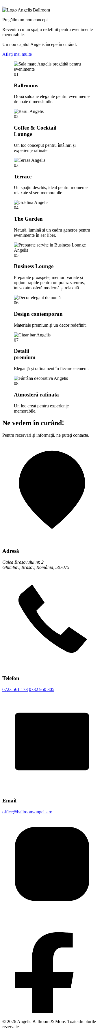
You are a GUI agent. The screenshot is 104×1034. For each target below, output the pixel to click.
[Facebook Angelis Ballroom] (52, 1011)
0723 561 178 (15, 689)
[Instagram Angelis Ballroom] (52, 911)
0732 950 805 (41, 689)
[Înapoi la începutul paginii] (2, 4)
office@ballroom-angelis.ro (27, 811)
